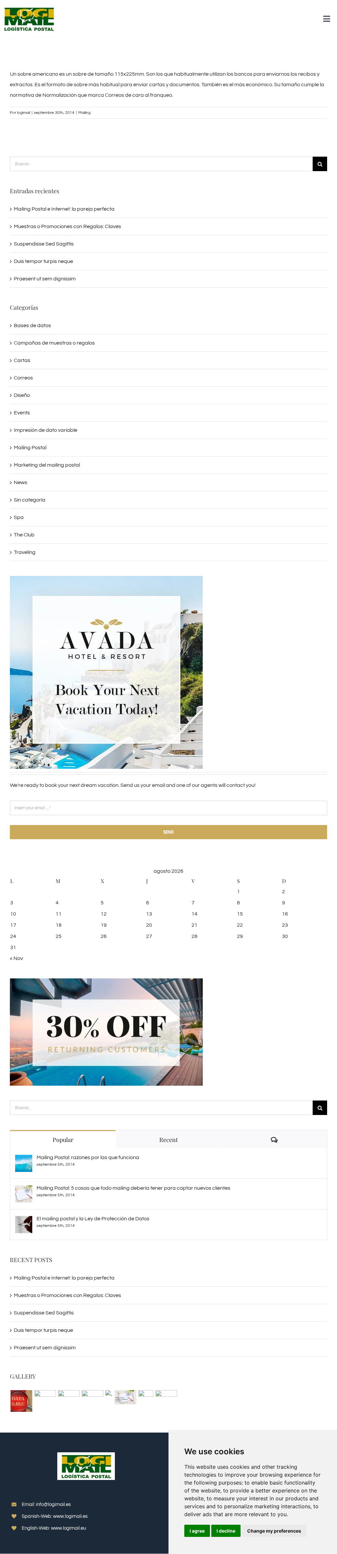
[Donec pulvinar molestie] (146, 1397)
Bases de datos (32, 325)
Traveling (25, 552)
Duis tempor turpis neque (43, 261)
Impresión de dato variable (45, 430)
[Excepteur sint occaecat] (92, 1401)
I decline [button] (226, 1531)
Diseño (22, 395)
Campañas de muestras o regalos (54, 343)
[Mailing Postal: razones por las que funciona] (23, 1160)
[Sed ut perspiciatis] (68, 1401)
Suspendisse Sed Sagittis (44, 243)
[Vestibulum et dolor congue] (166, 1401)
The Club (24, 534)
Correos (23, 377)
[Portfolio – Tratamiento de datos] (21, 1401)
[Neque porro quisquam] (45, 1401)
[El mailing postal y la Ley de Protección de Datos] (23, 1221)
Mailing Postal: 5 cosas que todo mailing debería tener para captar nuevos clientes (133, 1188)
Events (22, 412)
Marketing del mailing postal (47, 465)
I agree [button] (197, 1531)
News (20, 482)
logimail (23, 113)
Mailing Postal (30, 447)
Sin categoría (29, 500)
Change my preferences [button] (274, 1531)
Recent (168, 1140)
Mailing (84, 113)
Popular (63, 1140)
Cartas (22, 360)
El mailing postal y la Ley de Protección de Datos (93, 1218)
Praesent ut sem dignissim (45, 278)
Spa (19, 517)
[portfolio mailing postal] (125, 1397)
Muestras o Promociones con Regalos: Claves (67, 226)
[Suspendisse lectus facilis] (109, 1395)
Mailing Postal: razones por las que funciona (88, 1157)
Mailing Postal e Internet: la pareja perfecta (64, 209)
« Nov (16, 958)
